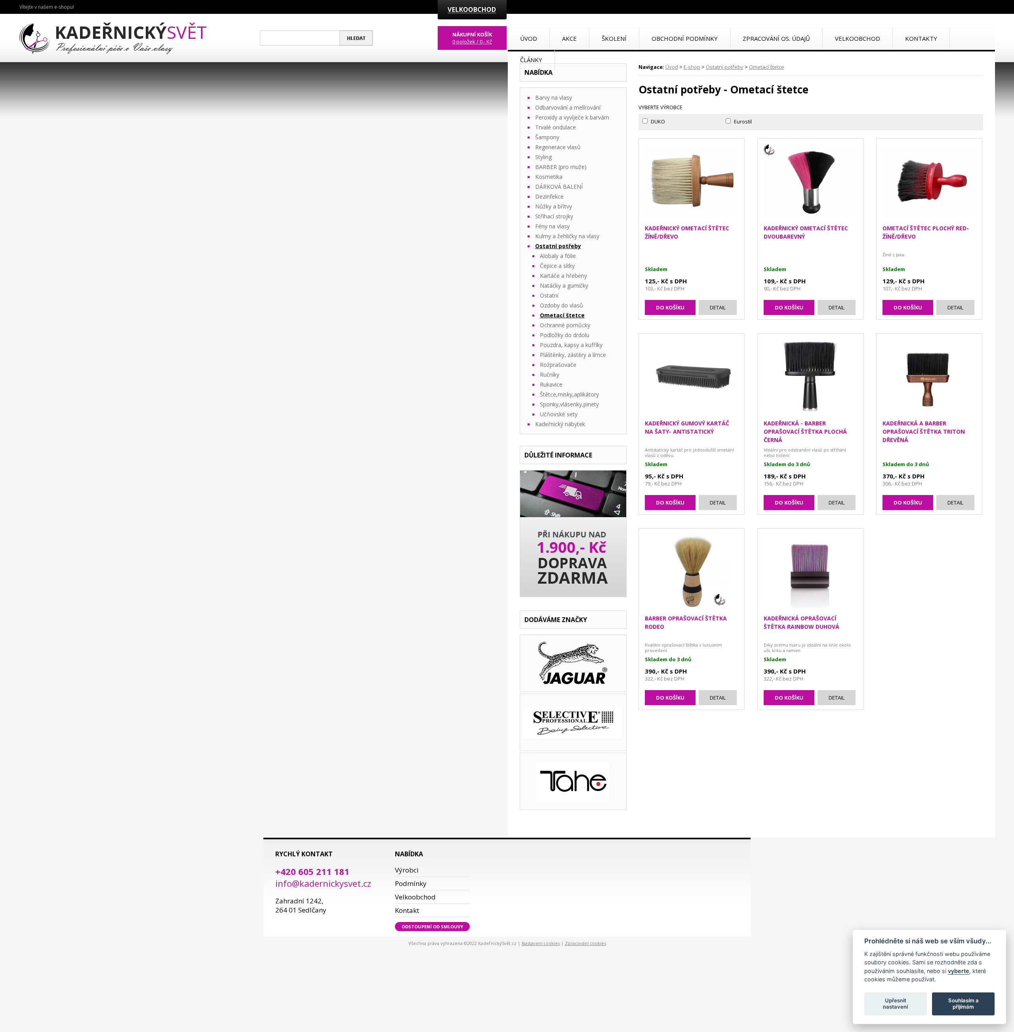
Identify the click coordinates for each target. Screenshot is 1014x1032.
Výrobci (407, 870)
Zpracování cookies (585, 943)
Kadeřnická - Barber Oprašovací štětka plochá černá (805, 431)
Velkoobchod (415, 896)
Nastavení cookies (541, 943)
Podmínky (411, 883)
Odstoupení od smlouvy (432, 927)
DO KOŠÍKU (670, 307)
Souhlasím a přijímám (963, 1003)
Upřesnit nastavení (895, 1003)
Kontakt (407, 910)
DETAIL (718, 307)
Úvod (671, 66)
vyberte (958, 970)
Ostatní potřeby (724, 66)
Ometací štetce (766, 66)
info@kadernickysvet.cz (323, 883)
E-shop (692, 66)
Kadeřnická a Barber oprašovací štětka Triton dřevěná (923, 431)
